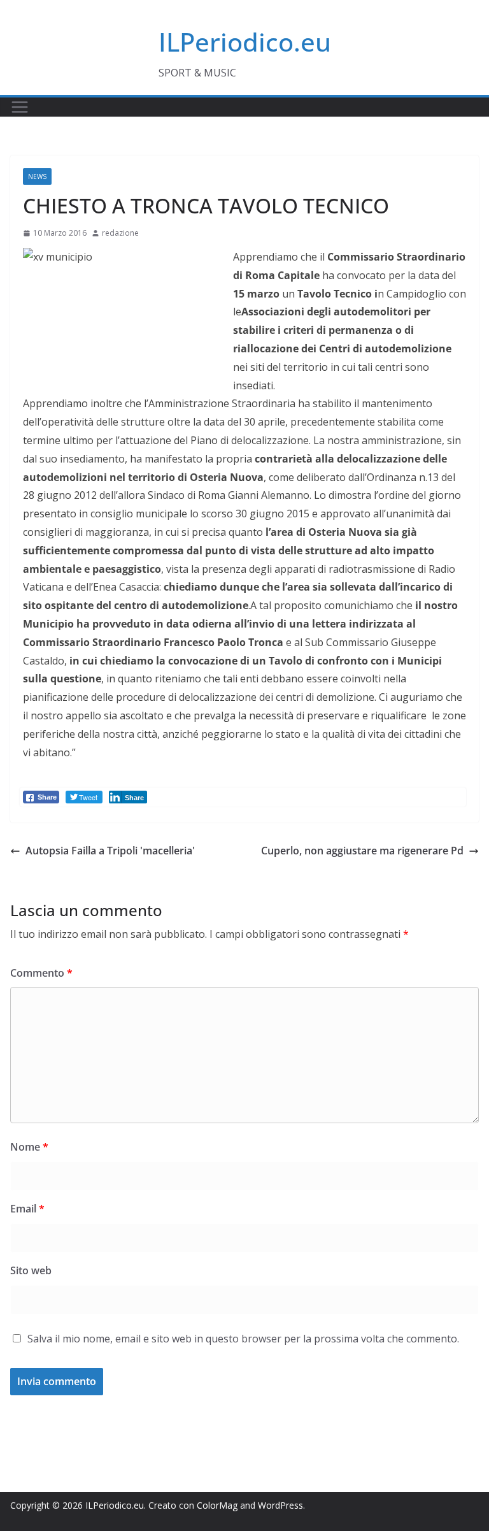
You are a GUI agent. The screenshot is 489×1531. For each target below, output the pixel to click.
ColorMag (217, 1505)
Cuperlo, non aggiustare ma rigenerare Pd (362, 851)
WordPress (280, 1505)
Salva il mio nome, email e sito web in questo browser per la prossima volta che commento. (243, 1339)
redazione (120, 232)
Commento (41, 973)
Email (27, 1209)
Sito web (31, 1270)
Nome (29, 1147)
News (37, 176)
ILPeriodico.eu (245, 41)
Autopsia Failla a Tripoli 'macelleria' (110, 851)
